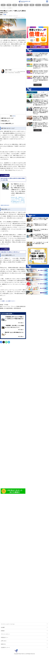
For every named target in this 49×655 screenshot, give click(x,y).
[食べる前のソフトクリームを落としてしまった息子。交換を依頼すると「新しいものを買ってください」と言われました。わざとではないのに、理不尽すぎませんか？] (29, 124)
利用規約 (3, 630)
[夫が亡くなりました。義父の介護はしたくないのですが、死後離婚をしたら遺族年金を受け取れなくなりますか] (29, 96)
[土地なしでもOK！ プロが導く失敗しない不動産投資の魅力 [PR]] (38, 231)
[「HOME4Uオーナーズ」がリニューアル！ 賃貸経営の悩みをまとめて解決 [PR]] (38, 226)
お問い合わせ (3, 640)
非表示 (14, 115)
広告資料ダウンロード (5, 647)
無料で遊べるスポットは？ (7, 118)
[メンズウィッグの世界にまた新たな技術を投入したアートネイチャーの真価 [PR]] (38, 221)
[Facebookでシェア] (1, 342)
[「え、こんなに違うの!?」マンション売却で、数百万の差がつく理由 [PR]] (38, 245)
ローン (38, 4)
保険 (32, 4)
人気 (3, 4)
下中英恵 (4, 14)
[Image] (13, 491)
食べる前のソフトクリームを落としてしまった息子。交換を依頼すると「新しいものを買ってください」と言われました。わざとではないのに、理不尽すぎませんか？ (40, 125)
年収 (9, 4)
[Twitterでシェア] (4, 342)
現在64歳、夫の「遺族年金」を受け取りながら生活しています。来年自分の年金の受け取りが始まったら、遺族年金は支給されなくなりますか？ (40, 118)
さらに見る (37, 84)
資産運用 (45, 4)
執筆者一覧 (3, 644)
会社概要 (3, 627)
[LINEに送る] (6, 342)
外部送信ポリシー (4, 637)
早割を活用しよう (5, 120)
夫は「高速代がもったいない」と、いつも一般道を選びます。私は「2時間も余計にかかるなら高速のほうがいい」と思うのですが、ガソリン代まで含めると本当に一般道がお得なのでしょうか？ (40, 102)
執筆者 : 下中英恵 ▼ (8, 69)
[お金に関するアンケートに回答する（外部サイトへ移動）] (37, 256)
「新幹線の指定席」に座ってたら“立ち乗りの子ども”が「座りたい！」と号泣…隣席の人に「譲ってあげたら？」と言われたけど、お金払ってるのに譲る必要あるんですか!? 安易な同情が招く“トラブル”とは (40, 110)
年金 (26, 4)
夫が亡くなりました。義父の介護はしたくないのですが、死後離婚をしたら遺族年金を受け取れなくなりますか (40, 95)
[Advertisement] (13, 59)
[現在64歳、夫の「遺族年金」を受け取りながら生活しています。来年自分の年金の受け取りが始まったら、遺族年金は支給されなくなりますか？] (29, 118)
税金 (20, 4)
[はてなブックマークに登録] (9, 342)
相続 (15, 4)
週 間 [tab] (32, 92)
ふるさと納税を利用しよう (7, 123)
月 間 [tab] (43, 92)
